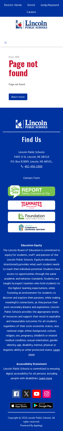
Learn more (45, 378)
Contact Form (31, 178)
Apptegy (38, 425)
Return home (18, 96)
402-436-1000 (33, 166)
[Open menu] (6, 43)
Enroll (31, 5)
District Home (13, 5)
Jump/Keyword (50, 5)
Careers (31, 12)
